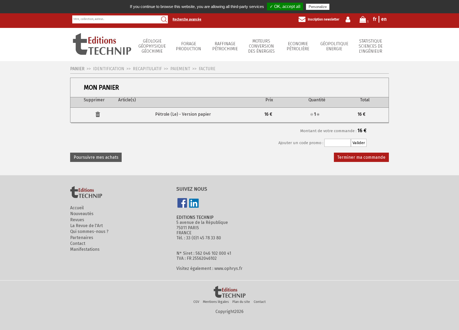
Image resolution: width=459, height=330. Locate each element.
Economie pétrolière (298, 46)
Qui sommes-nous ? (89, 231)
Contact (77, 243)
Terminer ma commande (361, 157)
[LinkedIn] (194, 204)
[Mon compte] (349, 19)
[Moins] (312, 114)
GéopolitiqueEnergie (334, 46)
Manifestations (85, 249)
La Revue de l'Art (86, 225)
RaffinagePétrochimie (225, 46)
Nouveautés (82, 213)
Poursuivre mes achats (96, 157)
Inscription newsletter (323, 19)
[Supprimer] (97, 115)
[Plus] (318, 114)
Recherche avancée (187, 19)
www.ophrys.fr (228, 268)
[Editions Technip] (229, 292)
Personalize (318, 7)
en (384, 19)
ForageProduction (188, 46)
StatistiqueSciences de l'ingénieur (370, 46)
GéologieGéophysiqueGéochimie (152, 46)
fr (374, 19)
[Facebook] (182, 203)
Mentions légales (216, 302)
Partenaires (81, 237)
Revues (77, 219)
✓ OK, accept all (285, 6)
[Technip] (102, 53)
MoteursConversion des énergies (261, 46)
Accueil (77, 207)
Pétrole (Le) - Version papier (183, 114)
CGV (196, 302)
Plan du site (241, 302)
